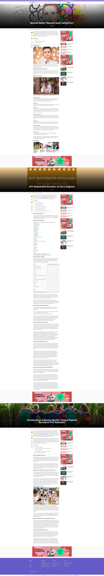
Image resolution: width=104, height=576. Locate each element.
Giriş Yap (68, 2)
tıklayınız (76, 575)
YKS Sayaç (37, 0)
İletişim (30, 0)
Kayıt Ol (72, 2)
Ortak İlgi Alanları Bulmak (38, 449)
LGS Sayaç (46, 0)
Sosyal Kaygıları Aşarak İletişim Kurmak (40, 452)
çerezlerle (66, 575)
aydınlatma (44, 575)
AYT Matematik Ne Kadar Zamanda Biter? (41, 206)
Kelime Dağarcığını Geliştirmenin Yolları (45, 564)
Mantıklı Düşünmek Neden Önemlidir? (40, 41)
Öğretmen (30, 565)
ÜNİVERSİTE (44, 2)
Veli (30, 428)
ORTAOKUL (39, 2)
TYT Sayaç (40, 0)
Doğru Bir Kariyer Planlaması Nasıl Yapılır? (55, 150)
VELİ (47, 2)
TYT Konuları (50, 0)
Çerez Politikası (54, 564)
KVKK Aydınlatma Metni (55, 565)
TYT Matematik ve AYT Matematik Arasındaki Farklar (42, 210)
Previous (32, 147)
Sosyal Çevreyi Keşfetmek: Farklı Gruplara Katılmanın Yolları (43, 448)
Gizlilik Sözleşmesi (55, 566)
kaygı (49, 531)
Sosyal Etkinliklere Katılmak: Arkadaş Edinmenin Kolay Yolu (43, 451)
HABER (52, 2)
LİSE (42, 2)
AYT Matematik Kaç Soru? (38, 202)
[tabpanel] (36, 147)
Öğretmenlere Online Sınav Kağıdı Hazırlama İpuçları (49, 150)
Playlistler (30, 566)
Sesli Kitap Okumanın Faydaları (45, 565)
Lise (30, 29)
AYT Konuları (53, 0)
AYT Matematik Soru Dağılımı (39, 205)
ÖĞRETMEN (49, 2)
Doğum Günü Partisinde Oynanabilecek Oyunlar (35, 151)
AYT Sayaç (43, 0)
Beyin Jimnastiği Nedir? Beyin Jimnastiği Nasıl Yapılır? (46, 566)
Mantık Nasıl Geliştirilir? (38, 42)
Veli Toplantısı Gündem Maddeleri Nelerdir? (43, 150)
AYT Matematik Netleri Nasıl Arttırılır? (40, 209)
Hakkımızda (33, 0)
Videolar (30, 567)
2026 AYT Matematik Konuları (39, 203)
